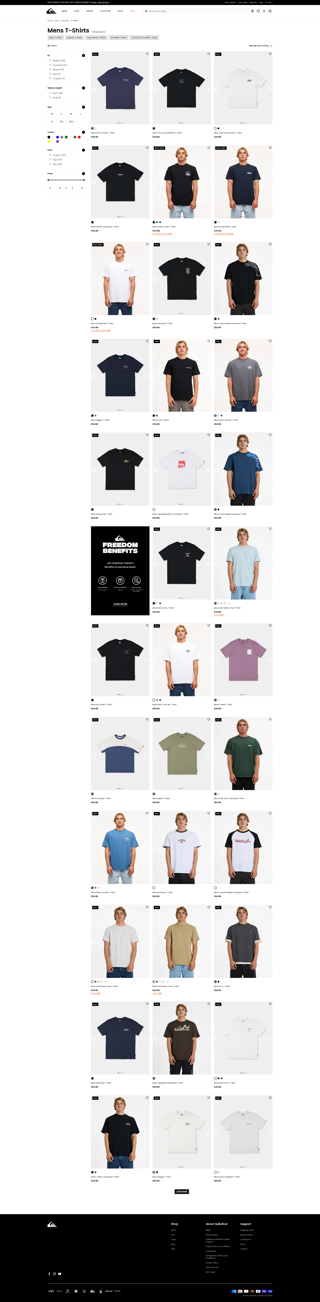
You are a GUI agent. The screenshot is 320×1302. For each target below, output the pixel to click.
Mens (64, 11)
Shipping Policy (247, 1230)
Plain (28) (57, 164)
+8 (229, 603)
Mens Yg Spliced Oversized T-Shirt (167, 1083)
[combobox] (198, 11)
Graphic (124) (59, 155)
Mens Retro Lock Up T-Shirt (226, 420)
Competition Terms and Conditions (217, 1257)
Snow (89, 11)
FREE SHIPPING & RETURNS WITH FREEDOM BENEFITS (78, 2)
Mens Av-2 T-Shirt (222, 986)
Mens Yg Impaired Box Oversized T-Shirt (170, 514)
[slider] (48, 180)
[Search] (145, 11)
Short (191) (58, 93)
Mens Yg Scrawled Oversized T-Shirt (230, 323)
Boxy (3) (57, 74)
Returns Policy (246, 1235)
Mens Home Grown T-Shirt (103, 133)
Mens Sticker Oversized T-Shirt (105, 226)
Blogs (208, 1230)
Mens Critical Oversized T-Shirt (228, 133)
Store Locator (212, 1235)
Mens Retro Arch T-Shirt (163, 608)
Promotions (211, 1251)
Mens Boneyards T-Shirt (101, 514)
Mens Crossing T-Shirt (101, 798)
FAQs (242, 1244)
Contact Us (245, 1239)
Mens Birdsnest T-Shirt (101, 1083)
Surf (77, 11)
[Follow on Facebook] (49, 1274)
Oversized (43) (60, 65)
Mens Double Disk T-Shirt (225, 226)
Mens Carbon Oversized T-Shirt (105, 1177)
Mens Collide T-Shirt (223, 704)
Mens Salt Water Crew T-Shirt (227, 608)
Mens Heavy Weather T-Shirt (227, 1177)
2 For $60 (218, 615)
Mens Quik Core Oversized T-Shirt (229, 798)
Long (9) (57, 97)
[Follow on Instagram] (54, 1274)
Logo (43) (57, 159)
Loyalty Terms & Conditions (218, 1246)
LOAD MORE (181, 1191)
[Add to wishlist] (147, 54)
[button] (65, 11)
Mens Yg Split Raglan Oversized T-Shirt (231, 892)
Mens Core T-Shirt (160, 420)
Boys (120, 11)
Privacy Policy (212, 1263)
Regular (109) (59, 60)
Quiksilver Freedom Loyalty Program (218, 1240)
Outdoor (105, 11)
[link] (66, 60)
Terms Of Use (212, 1267)
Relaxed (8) (58, 69)
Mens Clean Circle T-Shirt (164, 226)
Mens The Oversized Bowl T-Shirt (167, 133)
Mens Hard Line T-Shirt (162, 323)
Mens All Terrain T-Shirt (101, 704)
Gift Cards (210, 1272)
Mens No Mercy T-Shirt (162, 892)
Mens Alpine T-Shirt (161, 798)
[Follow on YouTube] (59, 1274)
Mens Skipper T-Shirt (100, 420)
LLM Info (244, 1249)
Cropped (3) (59, 78)
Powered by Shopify (265, 1296)
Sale (132, 11)
